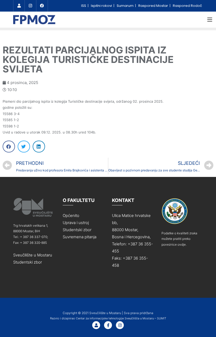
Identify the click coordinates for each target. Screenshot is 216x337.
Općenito (71, 215)
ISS (84, 5)
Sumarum (125, 5)
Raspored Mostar (153, 5)
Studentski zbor (27, 262)
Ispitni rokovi (102, 5)
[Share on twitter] (24, 146)
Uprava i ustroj (76, 222)
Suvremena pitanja (79, 236)
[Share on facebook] (9, 146)
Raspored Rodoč (187, 5)
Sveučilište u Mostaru (32, 254)
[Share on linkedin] (39, 146)
